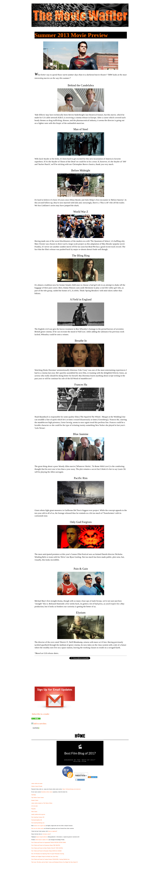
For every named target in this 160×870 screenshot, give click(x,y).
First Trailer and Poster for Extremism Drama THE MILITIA (45, 845)
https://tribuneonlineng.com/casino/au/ (72, 789)
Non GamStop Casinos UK (37, 817)
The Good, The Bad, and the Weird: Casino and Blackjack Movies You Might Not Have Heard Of (54, 862)
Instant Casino (34, 800)
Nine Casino (34, 811)
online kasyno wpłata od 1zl (41, 839)
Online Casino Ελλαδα (36, 786)
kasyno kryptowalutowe (41, 836)
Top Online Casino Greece (37, 797)
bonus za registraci (52, 831)
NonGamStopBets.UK (36, 820)
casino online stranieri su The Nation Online (41, 803)
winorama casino (46, 834)
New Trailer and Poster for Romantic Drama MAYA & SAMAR (46, 851)
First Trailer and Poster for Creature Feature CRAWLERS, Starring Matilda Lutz (50, 859)
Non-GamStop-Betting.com (37, 822)
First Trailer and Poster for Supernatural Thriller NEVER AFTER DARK (48, 842)
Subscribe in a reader (40, 714)
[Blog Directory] (92, 777)
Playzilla (33, 808)
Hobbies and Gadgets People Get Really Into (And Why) (44, 856)
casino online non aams (36, 783)
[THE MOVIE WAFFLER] (36, 719)
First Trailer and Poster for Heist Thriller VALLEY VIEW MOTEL (47, 848)
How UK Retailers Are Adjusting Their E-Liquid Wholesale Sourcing (47, 853)
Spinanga (33, 794)
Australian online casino (46, 792)
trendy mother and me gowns (38, 814)
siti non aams (34, 806)
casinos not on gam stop (39, 825)
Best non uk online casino (37, 828)
